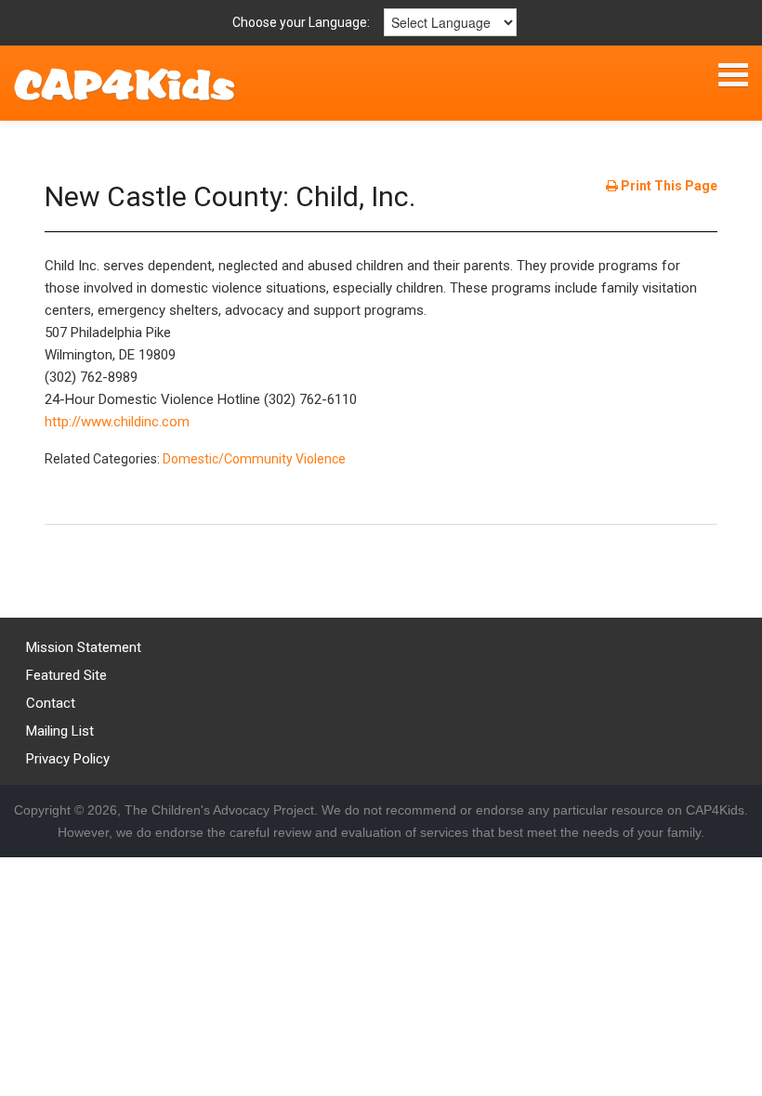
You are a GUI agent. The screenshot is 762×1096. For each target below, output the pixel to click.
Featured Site (66, 675)
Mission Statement (83, 647)
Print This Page (667, 185)
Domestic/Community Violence (254, 458)
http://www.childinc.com (117, 421)
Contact (50, 703)
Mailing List (60, 731)
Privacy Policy (68, 758)
